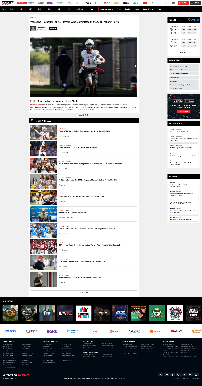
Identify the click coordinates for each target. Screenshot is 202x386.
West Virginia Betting (9, 367)
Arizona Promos (47, 344)
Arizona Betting (7, 344)
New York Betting (26, 358)
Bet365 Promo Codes (107, 343)
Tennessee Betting (27, 362)
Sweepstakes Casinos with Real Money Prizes (189, 349)
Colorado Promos (66, 344)
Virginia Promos (66, 360)
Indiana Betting (7, 348)
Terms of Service (184, 378)
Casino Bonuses (127, 344)
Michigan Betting (8, 355)
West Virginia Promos (49, 362)
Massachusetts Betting (28, 353)
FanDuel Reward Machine (130, 353)
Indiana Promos (66, 346)
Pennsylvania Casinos (89, 356)
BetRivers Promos (88, 343)
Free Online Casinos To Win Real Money (170, 353)
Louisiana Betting (26, 351)
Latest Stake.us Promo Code (188, 356)
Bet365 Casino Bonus (147, 348)
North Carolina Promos (68, 355)
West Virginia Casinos (107, 356)
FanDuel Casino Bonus (129, 348)
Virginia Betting (26, 365)
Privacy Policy (195, 378)
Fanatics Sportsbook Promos (91, 348)
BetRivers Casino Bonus (129, 351)
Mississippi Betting (27, 355)
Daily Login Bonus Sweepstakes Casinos (171, 349)
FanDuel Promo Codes (108, 348)
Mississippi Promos (48, 353)
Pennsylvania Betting (9, 362)
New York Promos (48, 355)
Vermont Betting (7, 365)
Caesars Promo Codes (108, 345)
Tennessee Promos (67, 358)
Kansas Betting (26, 348)
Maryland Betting (8, 353)
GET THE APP (184, 111)
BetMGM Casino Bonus (147, 344)
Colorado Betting (26, 344)
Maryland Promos (67, 348)
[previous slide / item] (31, 66)
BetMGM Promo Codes (89, 345)
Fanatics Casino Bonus (147, 351)
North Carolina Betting (9, 360)
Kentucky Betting (8, 351)
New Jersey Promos (67, 353)
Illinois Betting (26, 346)
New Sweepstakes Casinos (188, 346)
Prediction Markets (106, 9)
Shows (119, 9)
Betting (127, 9)
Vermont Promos (48, 360)
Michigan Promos (66, 351)
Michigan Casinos (88, 354)
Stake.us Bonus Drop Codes (170, 356)
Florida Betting (7, 346)
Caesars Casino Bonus (147, 346)
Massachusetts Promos (49, 351)
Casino (137, 9)
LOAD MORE (84, 292)
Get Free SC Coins (186, 352)
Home (4, 9)
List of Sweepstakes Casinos (170, 346)
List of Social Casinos (168, 344)
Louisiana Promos (48, 348)
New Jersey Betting (8, 358)
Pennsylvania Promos (49, 358)
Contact (176, 378)
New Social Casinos (186, 344)
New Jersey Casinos (107, 354)
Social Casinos (148, 9)
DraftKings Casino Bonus (130, 346)
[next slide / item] (135, 66)
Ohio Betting (25, 360)
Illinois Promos (47, 346)
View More (183, 52)
